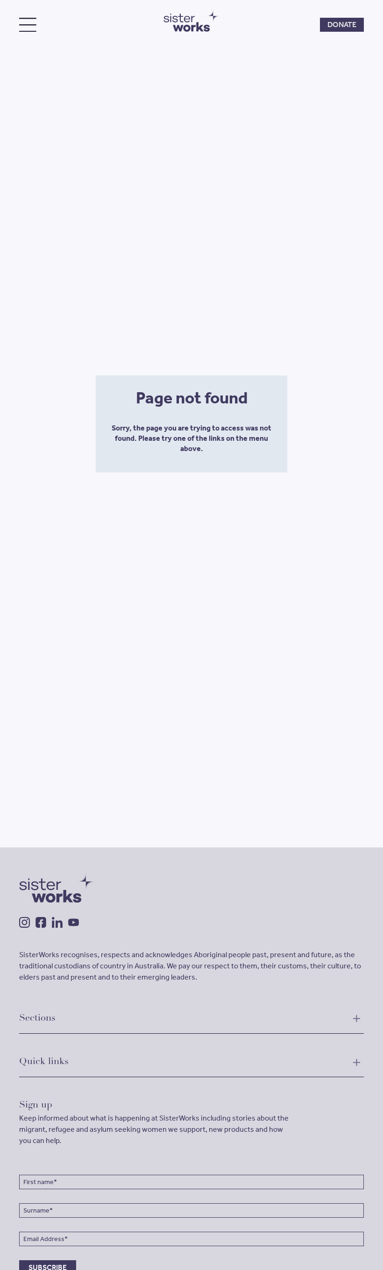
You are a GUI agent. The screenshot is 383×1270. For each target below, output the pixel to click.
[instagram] (24, 922)
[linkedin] (57, 922)
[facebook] (40, 922)
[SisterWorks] (191, 20)
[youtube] (73, 922)
